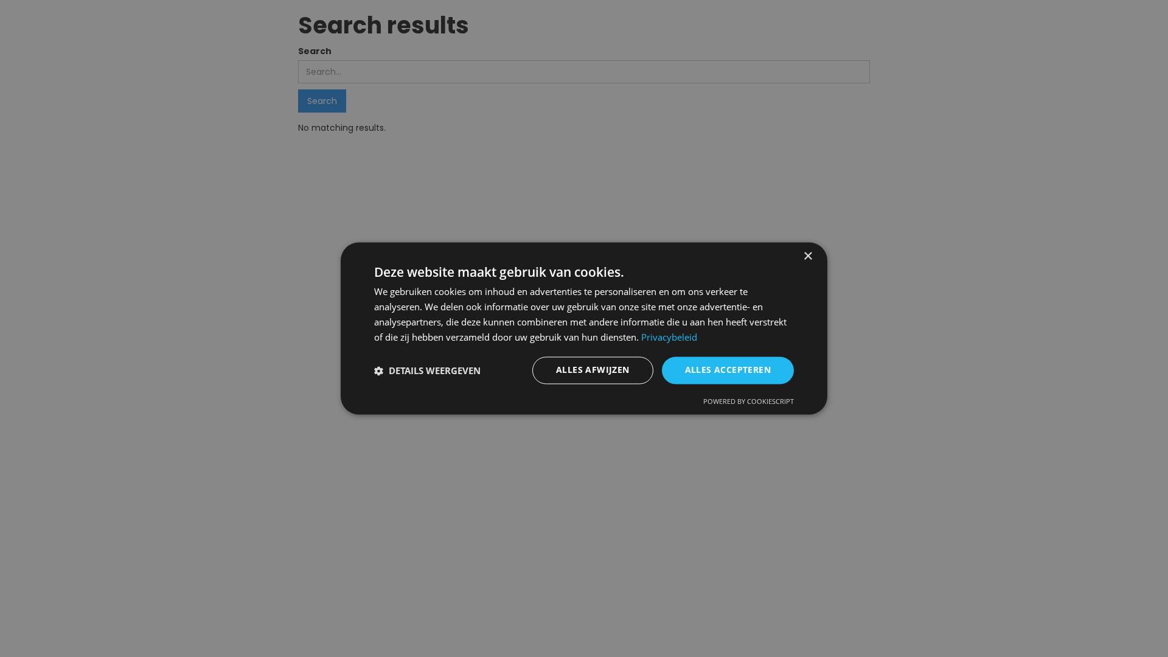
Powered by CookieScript (748, 401)
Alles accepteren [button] (728, 370)
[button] (427, 370)
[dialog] (584, 328)
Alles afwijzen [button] (593, 370)
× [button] (807, 256)
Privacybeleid (669, 337)
